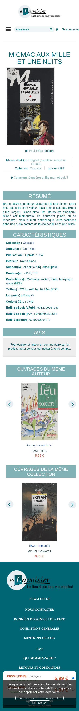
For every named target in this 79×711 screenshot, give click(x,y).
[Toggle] (8, 29)
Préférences (26, 698)
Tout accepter (52, 698)
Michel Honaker (39, 551)
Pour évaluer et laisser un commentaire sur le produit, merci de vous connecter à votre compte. (39, 346)
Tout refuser (39, 703)
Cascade (35, 168)
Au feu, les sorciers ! (40, 445)
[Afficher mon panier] (57, 29)
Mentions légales (39, 638)
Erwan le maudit (39, 545)
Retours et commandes (39, 668)
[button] (30, 106)
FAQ (39, 649)
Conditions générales (39, 629)
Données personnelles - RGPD (39, 619)
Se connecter (70, 29)
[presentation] (9, 403)
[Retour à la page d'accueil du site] (39, 11)
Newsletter (39, 599)
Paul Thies (36, 151)
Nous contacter (39, 610)
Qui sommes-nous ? (39, 658)
